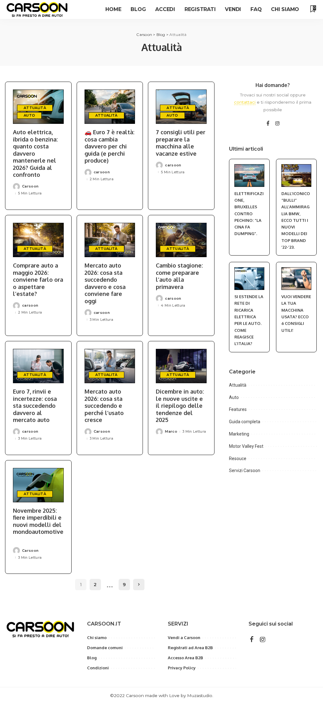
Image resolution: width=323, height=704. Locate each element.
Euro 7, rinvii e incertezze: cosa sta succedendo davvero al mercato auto (35, 405)
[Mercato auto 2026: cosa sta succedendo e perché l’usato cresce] (110, 366)
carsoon (102, 172)
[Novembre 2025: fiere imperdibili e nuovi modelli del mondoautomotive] (38, 485)
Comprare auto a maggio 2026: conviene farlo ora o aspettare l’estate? (38, 279)
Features (238, 409)
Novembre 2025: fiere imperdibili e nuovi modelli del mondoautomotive (38, 521)
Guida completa (244, 421)
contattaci (244, 102)
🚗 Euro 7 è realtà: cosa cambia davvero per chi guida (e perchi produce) (109, 146)
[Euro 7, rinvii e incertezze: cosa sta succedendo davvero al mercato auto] (38, 366)
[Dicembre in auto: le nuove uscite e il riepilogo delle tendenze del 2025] (181, 366)
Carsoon (30, 186)
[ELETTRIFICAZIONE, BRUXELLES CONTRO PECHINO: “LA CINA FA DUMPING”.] (249, 175)
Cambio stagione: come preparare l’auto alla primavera (179, 276)
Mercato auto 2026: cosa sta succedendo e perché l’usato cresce (104, 405)
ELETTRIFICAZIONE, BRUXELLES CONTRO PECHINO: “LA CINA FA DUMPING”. (249, 213)
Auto (29, 115)
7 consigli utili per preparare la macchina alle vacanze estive (180, 143)
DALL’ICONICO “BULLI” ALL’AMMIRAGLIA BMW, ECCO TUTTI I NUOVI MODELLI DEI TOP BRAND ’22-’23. (295, 220)
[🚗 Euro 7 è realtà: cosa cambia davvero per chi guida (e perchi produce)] (110, 107)
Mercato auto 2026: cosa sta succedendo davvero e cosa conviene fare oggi (105, 283)
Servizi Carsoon (244, 470)
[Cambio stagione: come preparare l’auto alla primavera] (181, 240)
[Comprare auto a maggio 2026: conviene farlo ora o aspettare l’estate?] (38, 240)
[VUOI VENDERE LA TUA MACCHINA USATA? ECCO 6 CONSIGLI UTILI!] (296, 279)
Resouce (237, 458)
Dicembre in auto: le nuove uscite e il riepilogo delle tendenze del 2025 (180, 405)
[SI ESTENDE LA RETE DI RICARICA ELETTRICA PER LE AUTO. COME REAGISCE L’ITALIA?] (249, 279)
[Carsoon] (37, 9)
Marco (171, 431)
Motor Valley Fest (246, 446)
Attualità (35, 108)
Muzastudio (199, 695)
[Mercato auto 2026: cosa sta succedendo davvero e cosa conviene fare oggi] (110, 240)
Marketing (239, 433)
